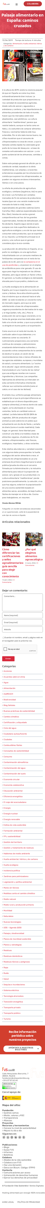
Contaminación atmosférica (16, 762)
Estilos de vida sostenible (15, 825)
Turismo (7, 1019)
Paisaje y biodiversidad (14, 933)
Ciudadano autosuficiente (15, 734)
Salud (6, 979)
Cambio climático (11, 717)
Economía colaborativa (14, 785)
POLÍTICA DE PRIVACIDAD (28, 1202)
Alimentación (17, 44)
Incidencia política (12, 870)
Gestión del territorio (13, 842)
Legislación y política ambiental (18, 882)
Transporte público (12, 1013)
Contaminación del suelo (15, 774)
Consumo (8, 757)
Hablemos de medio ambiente (17, 853)
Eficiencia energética (13, 796)
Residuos (8, 950)
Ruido (6, 973)
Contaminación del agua (14, 768)
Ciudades (8, 739)
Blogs (6, 1147)
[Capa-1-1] (6, 4)
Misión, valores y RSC (14, 1115)
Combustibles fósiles (13, 745)
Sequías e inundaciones (14, 984)
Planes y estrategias (13, 945)
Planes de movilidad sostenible (17, 939)
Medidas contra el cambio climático (19, 893)
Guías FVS (9, 1150)
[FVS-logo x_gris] (7, 1137)
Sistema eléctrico (11, 990)
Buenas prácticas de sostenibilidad (19, 711)
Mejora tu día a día (13, 1130)
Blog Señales (9, 705)
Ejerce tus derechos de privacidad (20, 1177)
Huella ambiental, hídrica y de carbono (21, 859)
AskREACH (8, 694)
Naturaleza (8, 916)
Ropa (6, 967)
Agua (6, 682)
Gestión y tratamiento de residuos (19, 848)
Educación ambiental (13, 791)
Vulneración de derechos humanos (21, 1175)
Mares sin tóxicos (11, 888)
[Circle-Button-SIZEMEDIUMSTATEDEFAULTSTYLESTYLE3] (15, 1137)
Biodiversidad (10, 700)
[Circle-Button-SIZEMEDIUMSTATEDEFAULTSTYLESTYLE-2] (3, 1137)
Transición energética (13, 1002)
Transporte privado (12, 1007)
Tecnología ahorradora (13, 996)
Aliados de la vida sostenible (17, 1160)
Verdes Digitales (37, 1186)
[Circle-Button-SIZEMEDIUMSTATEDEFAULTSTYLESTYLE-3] (19, 1137)
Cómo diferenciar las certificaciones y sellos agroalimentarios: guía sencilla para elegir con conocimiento (12, 563)
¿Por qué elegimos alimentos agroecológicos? (35, 554)
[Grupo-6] (23, 1137)
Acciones (8, 671)
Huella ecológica (11, 865)
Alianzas (8, 1120)
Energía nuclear (11, 814)
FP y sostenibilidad (12, 836)
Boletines (8, 1155)
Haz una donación (12, 1165)
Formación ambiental (13, 831)
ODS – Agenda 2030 (12, 927)
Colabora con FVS (12, 1162)
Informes (8, 1152)
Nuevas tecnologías (12, 922)
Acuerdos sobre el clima (14, 677)
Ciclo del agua (10, 728)
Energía (7, 808)
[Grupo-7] (11, 1137)
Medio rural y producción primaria (19, 905)
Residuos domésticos (13, 956)
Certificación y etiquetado (15, 722)
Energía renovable (12, 819)
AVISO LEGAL (8, 1202)
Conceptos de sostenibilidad (16, 751)
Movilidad (8, 910)
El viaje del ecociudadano (15, 802)
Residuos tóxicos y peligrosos (17, 962)
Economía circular (12, 779)
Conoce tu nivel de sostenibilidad (20, 1128)
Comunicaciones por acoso (17, 1172)
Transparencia (11, 1118)
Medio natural (10, 899)
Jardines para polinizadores (16, 876)
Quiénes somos (11, 1113)
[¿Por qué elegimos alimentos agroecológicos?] (34, 534)
